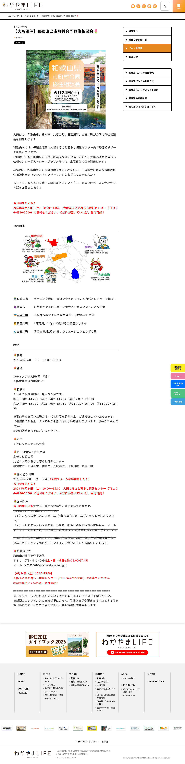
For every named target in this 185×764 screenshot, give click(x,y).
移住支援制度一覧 (138, 39)
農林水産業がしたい (80, 685)
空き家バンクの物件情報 (141, 72)
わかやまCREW (51, 698)
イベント (18, 37)
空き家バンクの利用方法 (141, 81)
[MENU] (179, 6)
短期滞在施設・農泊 (54, 694)
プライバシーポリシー (86, 741)
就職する (75, 678)
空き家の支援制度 (138, 98)
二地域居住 (50, 684)
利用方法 (101, 678)
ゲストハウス (51, 691)
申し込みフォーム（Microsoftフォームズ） (61, 515)
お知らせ (133, 56)
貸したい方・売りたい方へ (142, 106)
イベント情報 (136, 48)
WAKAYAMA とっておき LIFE (131, 690)
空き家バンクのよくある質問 (144, 89)
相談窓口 (133, 31)
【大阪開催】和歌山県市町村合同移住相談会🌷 (56, 31)
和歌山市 (22, 299)
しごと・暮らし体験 (54, 688)
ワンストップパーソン (47, 174)
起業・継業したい (79, 681)
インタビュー (129, 695)
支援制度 (101, 685)
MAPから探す (129, 678)
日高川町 (22, 323)
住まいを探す (103, 681)
